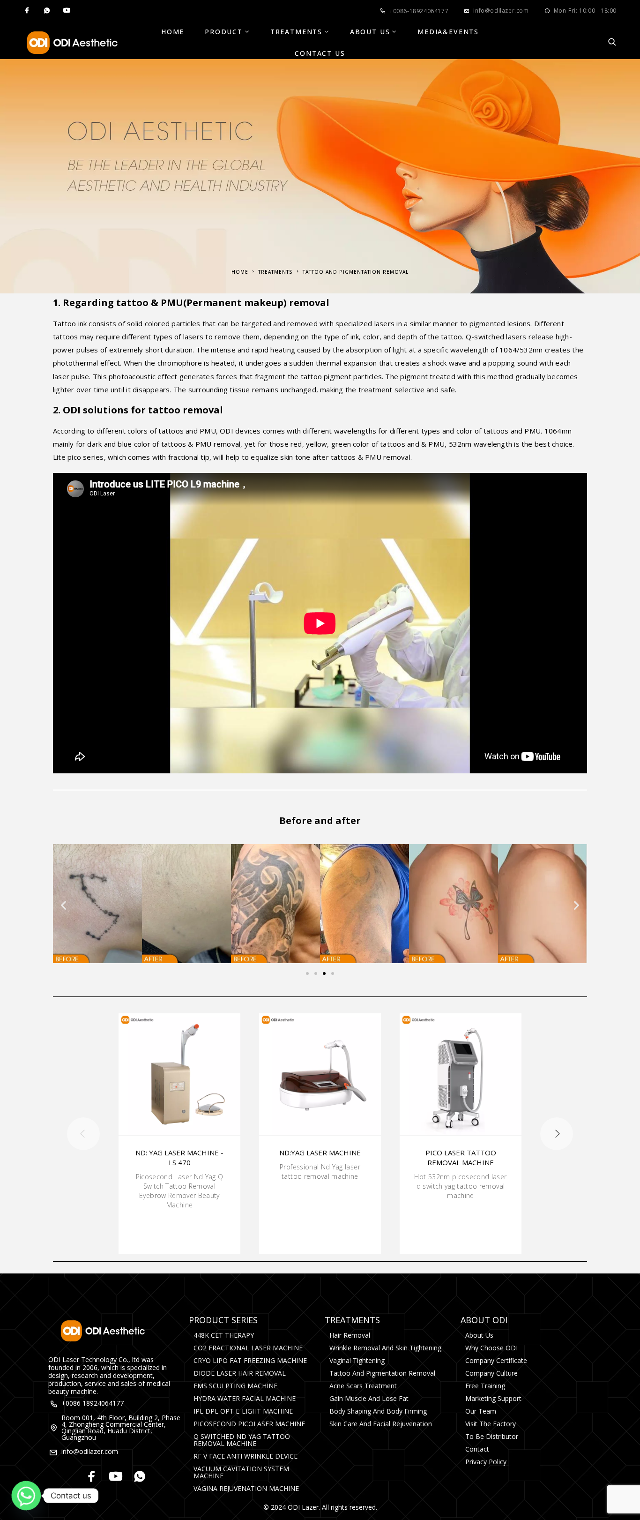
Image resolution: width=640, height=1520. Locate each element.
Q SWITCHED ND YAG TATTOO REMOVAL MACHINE (241, 1440)
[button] (63, 905)
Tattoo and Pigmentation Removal (382, 1373)
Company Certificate (496, 1360)
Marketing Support (493, 1398)
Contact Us (320, 53)
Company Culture (491, 1373)
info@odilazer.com (500, 11)
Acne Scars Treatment (363, 1385)
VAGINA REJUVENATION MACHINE (246, 1488)
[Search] (612, 42)
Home (172, 32)
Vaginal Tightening (357, 1360)
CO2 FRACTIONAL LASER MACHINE (248, 1347)
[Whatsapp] (47, 11)
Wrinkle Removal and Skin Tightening (385, 1347)
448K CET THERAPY (223, 1335)
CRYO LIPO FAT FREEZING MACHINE (250, 1360)
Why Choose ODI (491, 1347)
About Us (370, 32)
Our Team (480, 1411)
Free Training (485, 1385)
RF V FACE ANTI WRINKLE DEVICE (245, 1456)
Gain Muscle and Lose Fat (369, 1398)
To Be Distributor (491, 1436)
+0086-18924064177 (418, 11)
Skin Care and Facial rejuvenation (380, 1423)
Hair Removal (349, 1335)
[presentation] (83, 1133)
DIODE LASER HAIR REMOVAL (239, 1373)
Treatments (296, 32)
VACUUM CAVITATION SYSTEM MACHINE (241, 1472)
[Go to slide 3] (324, 973)
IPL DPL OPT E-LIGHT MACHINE (243, 1411)
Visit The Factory (490, 1423)
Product (224, 32)
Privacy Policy (485, 1461)
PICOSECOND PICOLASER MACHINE (249, 1423)
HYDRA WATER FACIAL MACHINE (244, 1398)
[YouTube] (66, 11)
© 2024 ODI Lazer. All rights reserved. (320, 1507)
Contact (477, 1449)
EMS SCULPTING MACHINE (235, 1385)
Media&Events (448, 32)
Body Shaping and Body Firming (378, 1411)
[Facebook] (27, 11)
